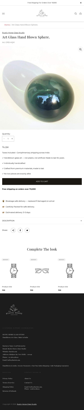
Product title (7, 287)
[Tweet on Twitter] (27, 230)
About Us (27, 378)
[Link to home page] (14, 311)
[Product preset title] (14, 271)
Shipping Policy (8, 387)
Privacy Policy (8, 378)
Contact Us (28, 383)
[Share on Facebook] (20, 230)
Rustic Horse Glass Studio (27, 404)
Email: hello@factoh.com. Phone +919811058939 (33, 388)
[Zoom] (80, 49)
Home (7, 25)
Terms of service (8, 383)
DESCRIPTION (8, 221)
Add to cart (42, 181)
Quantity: (6, 134)
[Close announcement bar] (80, 2)
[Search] (75, 13)
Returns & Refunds (9, 391)
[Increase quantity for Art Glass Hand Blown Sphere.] (12, 138)
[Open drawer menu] (3, 13)
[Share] (13, 230)
